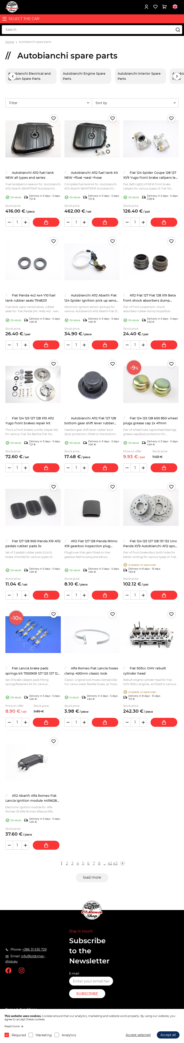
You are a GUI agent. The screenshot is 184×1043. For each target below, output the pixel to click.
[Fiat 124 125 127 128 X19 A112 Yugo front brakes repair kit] (33, 384)
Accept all (168, 1035)
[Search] (177, 29)
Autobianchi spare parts (35, 42)
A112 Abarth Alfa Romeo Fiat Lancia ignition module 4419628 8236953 (31, 801)
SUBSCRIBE (87, 994)
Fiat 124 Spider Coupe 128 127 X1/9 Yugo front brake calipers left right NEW (150, 178)
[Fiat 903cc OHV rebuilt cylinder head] (151, 634)
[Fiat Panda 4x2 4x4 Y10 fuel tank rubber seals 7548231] (33, 262)
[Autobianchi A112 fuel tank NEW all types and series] (33, 139)
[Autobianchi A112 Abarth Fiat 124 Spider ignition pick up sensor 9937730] (92, 262)
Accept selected (138, 1035)
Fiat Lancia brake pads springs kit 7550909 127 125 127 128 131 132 (32, 673)
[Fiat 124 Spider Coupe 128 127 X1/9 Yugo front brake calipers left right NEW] (151, 139)
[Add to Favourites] (53, 118)
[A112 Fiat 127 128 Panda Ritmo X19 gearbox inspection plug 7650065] (92, 507)
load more (92, 877)
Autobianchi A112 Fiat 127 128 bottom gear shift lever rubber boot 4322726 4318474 (90, 423)
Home (9, 42)
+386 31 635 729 (34, 949)
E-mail (74, 973)
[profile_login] (146, 6)
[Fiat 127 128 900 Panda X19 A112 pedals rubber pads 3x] (33, 507)
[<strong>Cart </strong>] (164, 6)
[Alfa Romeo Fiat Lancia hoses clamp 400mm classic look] (92, 634)
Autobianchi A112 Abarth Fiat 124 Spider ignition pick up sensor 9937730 (91, 300)
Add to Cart (46, 222)
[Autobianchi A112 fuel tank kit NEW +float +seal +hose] (92, 139)
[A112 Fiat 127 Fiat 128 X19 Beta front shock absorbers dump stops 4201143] (151, 262)
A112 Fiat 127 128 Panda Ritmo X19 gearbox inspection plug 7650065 (90, 546)
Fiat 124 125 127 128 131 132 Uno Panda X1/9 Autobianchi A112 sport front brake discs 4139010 (150, 546)
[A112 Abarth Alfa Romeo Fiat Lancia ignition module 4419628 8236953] (33, 762)
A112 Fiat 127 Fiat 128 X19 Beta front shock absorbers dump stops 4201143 (149, 300)
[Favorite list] (155, 6)
